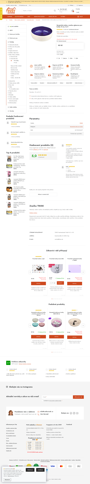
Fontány (12, 75)
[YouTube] (77, 413)
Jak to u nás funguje (10, 433)
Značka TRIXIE (69, 83)
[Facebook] (71, 413)
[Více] (80, 17)
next (83, 272)
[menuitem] (10, 17)
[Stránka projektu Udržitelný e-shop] (36, 466)
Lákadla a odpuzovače (13, 52)
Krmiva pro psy (13, 38)
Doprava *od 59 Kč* (13, 460)
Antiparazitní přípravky (13, 44)
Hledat (55, 10)
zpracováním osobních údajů (55, 400)
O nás (7, 438)
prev (30, 272)
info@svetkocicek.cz (46, 412)
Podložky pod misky (15, 73)
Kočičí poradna (9, 445)
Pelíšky (10, 87)
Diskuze (61, 83)
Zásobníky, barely (14, 69)
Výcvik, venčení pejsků (13, 98)
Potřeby (12, 42)
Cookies (73, 460)
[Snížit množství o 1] (51, 283)
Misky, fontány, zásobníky (14, 54)
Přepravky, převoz (13, 91)
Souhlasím (40, 470)
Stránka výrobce (33, 213)
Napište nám (8, 450)
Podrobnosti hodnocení (74, 29)
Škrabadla (11, 95)
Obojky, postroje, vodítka (14, 83)
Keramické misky (14, 58)
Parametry (42, 83)
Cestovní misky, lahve (15, 71)
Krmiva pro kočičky (15, 34)
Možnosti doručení (62, 41)
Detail (38, 283)
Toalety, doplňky (12, 96)
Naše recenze (30, 460)
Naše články (78, 460)
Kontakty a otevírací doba (11, 5)
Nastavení (7, 479)
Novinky (12, 111)
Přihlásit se (78, 397)
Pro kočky (16, 60)
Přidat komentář (43, 194)
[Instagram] (74, 413)
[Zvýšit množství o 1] (54, 283)
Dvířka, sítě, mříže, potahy (14, 46)
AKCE (11, 30)
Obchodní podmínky (45, 460)
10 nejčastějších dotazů (11, 435)
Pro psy (15, 62)
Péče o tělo (11, 85)
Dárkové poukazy (12, 102)
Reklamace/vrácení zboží (11, 448)
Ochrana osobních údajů (66, 460)
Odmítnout (30, 470)
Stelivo (10, 93)
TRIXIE (61, 54)
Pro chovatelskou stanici (14, 89)
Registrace (80, 5)
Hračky (10, 48)
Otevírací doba (37, 460)
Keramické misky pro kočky (76, 126)
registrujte (45, 149)
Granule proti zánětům (45, 461)
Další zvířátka (13, 107)
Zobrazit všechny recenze (25, 364)
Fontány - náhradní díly (15, 77)
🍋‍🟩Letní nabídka (14, 26)
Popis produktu (34, 83)
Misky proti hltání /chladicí (16, 66)
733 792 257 (63, 9)
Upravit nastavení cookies (56, 479)
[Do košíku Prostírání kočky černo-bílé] (60, 283)
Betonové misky (14, 68)
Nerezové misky (14, 56)
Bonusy (7, 440)
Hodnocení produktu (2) (52, 83)
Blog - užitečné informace (11, 443)
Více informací (60, 33)
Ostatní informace (78, 83)
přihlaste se (36, 149)
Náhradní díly (12, 81)
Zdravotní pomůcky (13, 100)
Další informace (11, 476)
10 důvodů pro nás (23, 5)
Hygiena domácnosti (13, 50)
